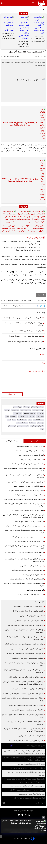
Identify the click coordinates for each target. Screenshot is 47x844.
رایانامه (42, 363)
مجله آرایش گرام (18, 413)
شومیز (42, 429)
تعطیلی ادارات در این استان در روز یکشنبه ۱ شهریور (28, 486)
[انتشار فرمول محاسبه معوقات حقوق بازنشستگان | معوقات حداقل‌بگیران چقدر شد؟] (39, 826)
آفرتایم (9, 420)
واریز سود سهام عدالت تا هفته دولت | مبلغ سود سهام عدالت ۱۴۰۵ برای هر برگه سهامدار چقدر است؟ (20, 180)
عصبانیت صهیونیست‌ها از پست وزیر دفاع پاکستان (29, 495)
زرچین (7, 416)
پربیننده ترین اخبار (12, 440)
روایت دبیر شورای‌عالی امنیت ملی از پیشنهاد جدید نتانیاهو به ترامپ (24, 499)
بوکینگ (29, 420)
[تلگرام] (44, 306)
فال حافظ (7, 410)
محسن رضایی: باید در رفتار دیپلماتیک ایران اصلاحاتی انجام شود (24, 526)
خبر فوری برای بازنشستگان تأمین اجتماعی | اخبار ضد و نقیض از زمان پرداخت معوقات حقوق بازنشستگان (23, 44)
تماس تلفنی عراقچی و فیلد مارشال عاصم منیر (30, 459)
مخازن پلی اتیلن (15, 410)
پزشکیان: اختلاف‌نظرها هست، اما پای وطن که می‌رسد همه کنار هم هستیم (24, 553)
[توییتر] (41, 306)
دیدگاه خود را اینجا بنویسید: (36, 371)
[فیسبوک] (38, 306)
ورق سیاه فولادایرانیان (38, 420)
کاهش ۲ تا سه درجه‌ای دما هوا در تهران (32, 566)
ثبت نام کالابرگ (40, 416)
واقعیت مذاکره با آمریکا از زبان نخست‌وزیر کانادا (30, 451)
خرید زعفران (13, 416)
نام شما (42, 355)
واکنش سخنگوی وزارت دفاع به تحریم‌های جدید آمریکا (28, 570)
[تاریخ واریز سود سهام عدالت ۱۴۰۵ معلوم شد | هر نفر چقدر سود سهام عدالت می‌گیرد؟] (9, 216)
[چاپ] (2, 56)
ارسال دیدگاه (12, 394)
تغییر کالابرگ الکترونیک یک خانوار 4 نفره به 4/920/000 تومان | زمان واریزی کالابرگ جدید (20, 124)
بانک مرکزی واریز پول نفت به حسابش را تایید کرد (29, 541)
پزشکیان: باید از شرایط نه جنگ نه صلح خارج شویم (29, 521)
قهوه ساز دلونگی (12, 426)
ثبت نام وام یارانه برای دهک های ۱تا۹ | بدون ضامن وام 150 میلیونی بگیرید (8, 36)
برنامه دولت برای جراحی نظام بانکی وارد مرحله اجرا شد (27, 464)
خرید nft (32, 416)
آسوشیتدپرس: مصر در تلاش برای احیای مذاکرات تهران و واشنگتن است (24, 547)
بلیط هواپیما (32, 423)
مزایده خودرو (40, 423)
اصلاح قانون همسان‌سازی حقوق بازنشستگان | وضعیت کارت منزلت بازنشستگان (24, 476)
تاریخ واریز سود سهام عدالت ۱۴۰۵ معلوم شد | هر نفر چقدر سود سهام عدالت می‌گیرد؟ (8, 229)
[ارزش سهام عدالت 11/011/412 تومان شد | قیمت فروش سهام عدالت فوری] (23, 216)
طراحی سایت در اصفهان (23, 426)
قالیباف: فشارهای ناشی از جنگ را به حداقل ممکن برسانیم (27, 579)
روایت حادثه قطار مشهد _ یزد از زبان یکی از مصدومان (25, 336)
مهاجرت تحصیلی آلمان (38, 410)
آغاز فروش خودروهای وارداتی (35, 590)
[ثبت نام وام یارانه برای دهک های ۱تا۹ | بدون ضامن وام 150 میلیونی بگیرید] (9, 24)
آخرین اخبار (34, 440)
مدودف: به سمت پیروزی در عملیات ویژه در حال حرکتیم (27, 537)
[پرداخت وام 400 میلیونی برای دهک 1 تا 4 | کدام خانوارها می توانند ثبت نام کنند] (38, 25)
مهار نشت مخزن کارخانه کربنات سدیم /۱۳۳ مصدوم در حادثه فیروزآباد (24, 324)
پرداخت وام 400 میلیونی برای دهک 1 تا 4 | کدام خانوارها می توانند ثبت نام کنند (38, 39)
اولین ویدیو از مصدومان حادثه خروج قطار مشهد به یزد (25, 342)
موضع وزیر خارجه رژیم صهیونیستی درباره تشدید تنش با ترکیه (25, 482)
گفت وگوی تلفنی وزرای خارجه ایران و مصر (31, 455)
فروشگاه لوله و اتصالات (22, 423)
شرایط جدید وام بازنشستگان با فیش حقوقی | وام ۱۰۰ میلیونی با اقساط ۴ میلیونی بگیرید (38, 229)
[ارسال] (5, 56)
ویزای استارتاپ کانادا (26, 410)
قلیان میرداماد (40, 413)
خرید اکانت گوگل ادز (23, 416)
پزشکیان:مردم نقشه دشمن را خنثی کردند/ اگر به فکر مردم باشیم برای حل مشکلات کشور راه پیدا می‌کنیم (23, 516)
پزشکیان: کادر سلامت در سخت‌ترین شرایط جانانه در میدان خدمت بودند (24, 531)
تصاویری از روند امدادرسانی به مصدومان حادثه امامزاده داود (23, 318)
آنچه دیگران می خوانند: (34, 238)
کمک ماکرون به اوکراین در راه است (33, 575)
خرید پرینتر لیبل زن (21, 420)
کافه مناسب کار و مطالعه (29, 413)
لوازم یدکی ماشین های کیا (37, 426)
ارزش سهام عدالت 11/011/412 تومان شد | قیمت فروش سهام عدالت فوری (23, 229)
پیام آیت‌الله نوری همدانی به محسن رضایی (31, 594)
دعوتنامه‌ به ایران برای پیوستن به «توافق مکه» (30, 446)
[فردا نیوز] (41, 3)
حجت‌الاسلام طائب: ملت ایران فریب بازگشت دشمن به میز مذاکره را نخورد (24, 584)
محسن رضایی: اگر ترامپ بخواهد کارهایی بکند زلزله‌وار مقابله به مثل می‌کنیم (23, 504)
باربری (13, 420)
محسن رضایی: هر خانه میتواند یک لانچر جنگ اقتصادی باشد (26, 490)
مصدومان (40, 295)
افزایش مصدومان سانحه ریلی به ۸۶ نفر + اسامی (27, 331)
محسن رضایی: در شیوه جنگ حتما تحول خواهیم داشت (27, 510)
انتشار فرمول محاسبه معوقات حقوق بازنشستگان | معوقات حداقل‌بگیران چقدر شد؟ (16, 822)
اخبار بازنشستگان (17, 407)
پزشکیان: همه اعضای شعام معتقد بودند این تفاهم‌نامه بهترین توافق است (24, 469)
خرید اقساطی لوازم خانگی (37, 407)
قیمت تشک (26, 407)
